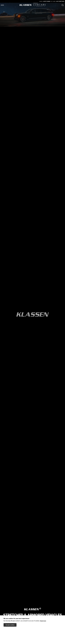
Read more (43, 621)
